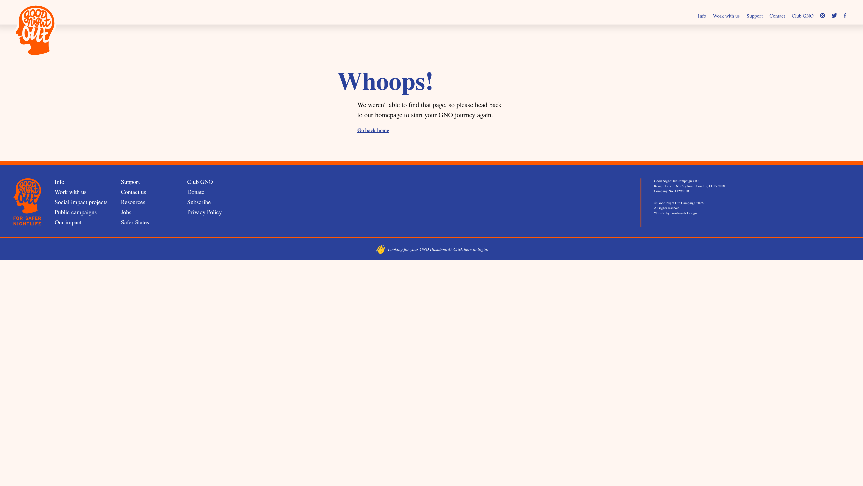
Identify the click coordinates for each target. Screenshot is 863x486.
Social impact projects (81, 202)
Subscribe (199, 202)
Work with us (70, 192)
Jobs (126, 212)
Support (130, 181)
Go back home (373, 130)
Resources (133, 202)
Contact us (133, 192)
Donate (195, 192)
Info (59, 181)
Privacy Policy (204, 212)
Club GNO (200, 181)
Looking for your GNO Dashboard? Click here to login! (432, 249)
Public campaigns (76, 212)
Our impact (68, 222)
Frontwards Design (683, 213)
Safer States (135, 222)
